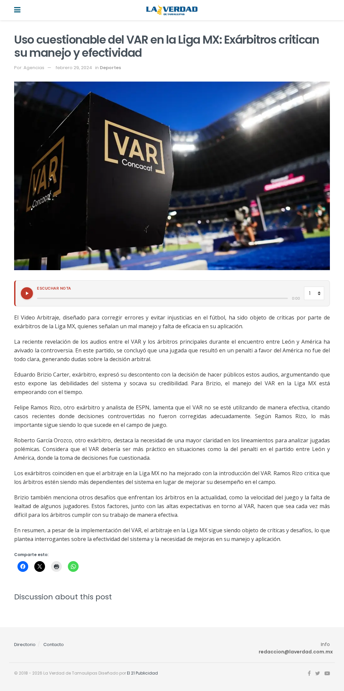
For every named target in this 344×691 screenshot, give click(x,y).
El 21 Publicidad (142, 673)
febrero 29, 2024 (74, 67)
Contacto (53, 644)
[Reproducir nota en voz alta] (27, 293)
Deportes (110, 67)
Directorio (25, 644)
